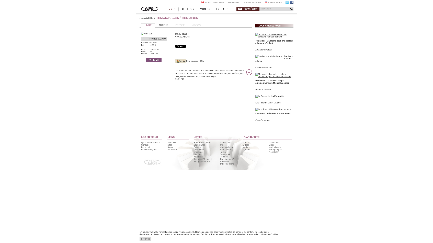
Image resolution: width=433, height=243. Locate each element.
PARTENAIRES (233, 2)
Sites (169, 145)
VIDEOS (196, 25)
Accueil (149, 9)
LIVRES (170, 9)
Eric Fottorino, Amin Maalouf (268, 103)
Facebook (291, 3)
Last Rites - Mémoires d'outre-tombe (273, 114)
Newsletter (251, 8)
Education (172, 149)
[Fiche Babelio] (180, 61)
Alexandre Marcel (263, 50)
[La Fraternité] (262, 96)
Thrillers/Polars (227, 164)
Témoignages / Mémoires (227, 160)
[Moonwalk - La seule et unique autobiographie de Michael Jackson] (274, 76)
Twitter (287, 3)
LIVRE (148, 25)
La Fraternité (277, 96)
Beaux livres (199, 145)
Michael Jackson (263, 89)
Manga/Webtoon (227, 147)
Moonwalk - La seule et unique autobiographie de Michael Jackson (272, 81)
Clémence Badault (263, 67)
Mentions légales (149, 149)
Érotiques (198, 152)
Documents (199, 149)
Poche (223, 152)
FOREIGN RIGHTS (275, 2)
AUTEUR (163, 25)
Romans (224, 157)
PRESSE (180, 25)
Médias (246, 147)
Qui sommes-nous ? (150, 142)
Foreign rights (275, 149)
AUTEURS (187, 9)
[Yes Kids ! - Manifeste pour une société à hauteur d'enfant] (274, 37)
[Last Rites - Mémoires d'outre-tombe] (273, 109)
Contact (144, 145)
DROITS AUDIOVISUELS (252, 2)
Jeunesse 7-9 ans (202, 161)
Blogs (170, 147)
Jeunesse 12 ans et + (203, 159)
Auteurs (246, 142)
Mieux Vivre (225, 149)
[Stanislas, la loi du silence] (268, 56)
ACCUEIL (146, 17)
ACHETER (154, 60)
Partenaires (274, 142)
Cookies (274, 234)
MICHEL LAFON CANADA (214, 2)
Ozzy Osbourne (262, 120)
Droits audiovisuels (275, 146)
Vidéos (246, 145)
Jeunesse (171, 142)
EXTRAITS (222, 9)
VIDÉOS (205, 9)
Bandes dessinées (202, 142)
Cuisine (197, 147)
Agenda (246, 149)
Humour (197, 154)
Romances (225, 154)
